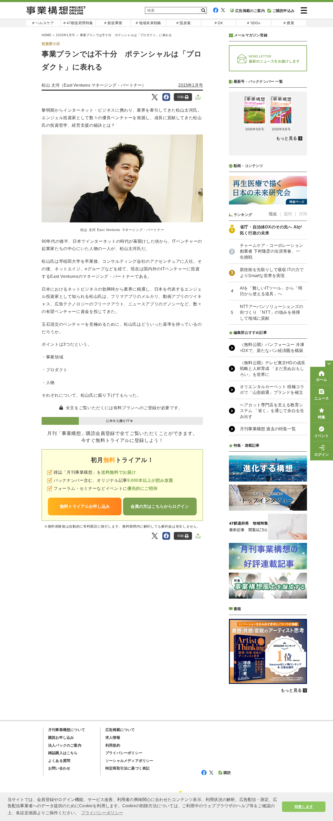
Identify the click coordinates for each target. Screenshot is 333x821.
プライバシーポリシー (123, 753)
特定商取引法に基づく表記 (127, 768)
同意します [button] (303, 807)
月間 (303, 214)
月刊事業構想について (66, 730)
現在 (273, 214)
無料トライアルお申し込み (85, 506)
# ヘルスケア (43, 23)
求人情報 (112, 737)
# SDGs (253, 23)
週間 (288, 214)
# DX (219, 23)
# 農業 (289, 23)
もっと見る (286, 138)
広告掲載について (120, 730)
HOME (46, 35)
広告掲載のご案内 (250, 10)
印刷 (180, 97)
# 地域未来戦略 (148, 23)
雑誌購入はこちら (63, 753)
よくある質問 (59, 760)
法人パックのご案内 (64, 745)
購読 (227, 772)
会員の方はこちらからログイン (160, 506)
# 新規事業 (113, 23)
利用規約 (112, 745)
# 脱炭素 (183, 23)
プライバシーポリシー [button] (102, 813)
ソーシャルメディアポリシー (129, 760)
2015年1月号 (65, 35)
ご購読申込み (283, 10)
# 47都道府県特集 (78, 23)
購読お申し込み (61, 737)
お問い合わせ (59, 768)
